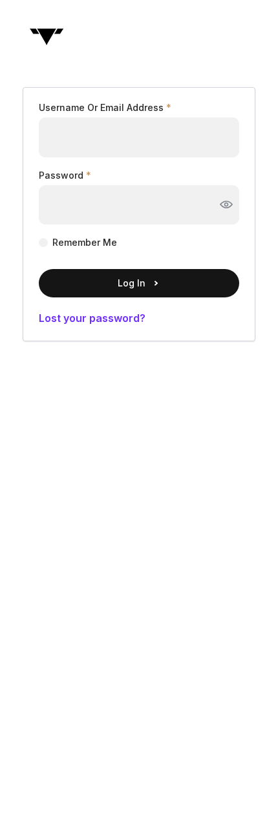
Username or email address (105, 107)
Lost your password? (92, 318)
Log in (131, 282)
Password (65, 175)
